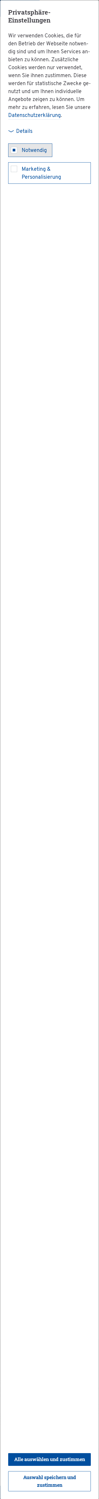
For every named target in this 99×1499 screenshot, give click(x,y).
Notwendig (34, 150)
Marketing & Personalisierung (41, 173)
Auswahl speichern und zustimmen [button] (49, 1481)
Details (24, 131)
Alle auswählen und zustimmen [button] (49, 1459)
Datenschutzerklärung (34, 115)
